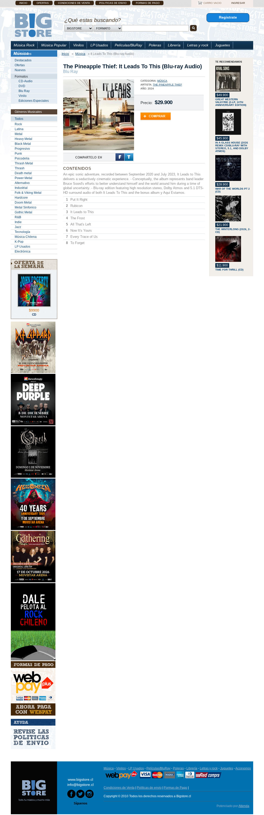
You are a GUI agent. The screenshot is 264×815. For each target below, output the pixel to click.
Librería (174, 45)
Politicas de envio (113, 3)
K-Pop (19, 241)
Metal (18, 134)
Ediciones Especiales (34, 101)
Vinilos (78, 45)
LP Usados (99, 45)
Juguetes (222, 45)
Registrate (228, 17)
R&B (18, 217)
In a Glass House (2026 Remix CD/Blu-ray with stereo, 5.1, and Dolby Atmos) (231, 147)
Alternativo (22, 183)
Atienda (243, 806)
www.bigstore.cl (80, 779)
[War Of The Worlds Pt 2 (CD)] (233, 168)
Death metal (23, 173)
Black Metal (23, 144)
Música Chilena (26, 237)
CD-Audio (25, 81)
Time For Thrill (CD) (229, 269)
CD (34, 314)
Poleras (155, 45)
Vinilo (23, 96)
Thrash (19, 168)
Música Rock (24, 45)
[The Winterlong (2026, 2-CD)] (233, 209)
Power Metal (23, 178)
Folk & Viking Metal (28, 193)
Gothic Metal (23, 212)
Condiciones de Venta (74, 3)
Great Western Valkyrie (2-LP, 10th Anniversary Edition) (230, 102)
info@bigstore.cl (80, 785)
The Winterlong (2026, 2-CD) (232, 230)
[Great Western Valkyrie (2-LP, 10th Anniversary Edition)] (233, 79)
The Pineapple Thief (167, 84)
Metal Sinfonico (25, 207)
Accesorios (22, 54)
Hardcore (21, 197)
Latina (19, 129)
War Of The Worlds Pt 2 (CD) (232, 190)
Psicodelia (22, 158)
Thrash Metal (24, 163)
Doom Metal (23, 202)
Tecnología (22, 232)
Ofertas (43, 3)
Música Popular (54, 45)
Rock (18, 124)
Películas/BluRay (128, 45)
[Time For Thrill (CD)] (233, 249)
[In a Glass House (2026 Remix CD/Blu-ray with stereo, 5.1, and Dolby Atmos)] (233, 122)
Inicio (23, 3)
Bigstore (33, 25)
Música (162, 80)
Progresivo (22, 148)
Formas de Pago (148, 3)
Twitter (129, 157)
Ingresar (238, 3)
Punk (18, 153)
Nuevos (20, 70)
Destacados (23, 60)
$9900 (34, 310)
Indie (18, 222)
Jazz (18, 227)
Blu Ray (24, 91)
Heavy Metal (23, 139)
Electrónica (22, 251)
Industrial (21, 188)
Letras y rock (197, 45)
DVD (22, 86)
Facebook (120, 157)
